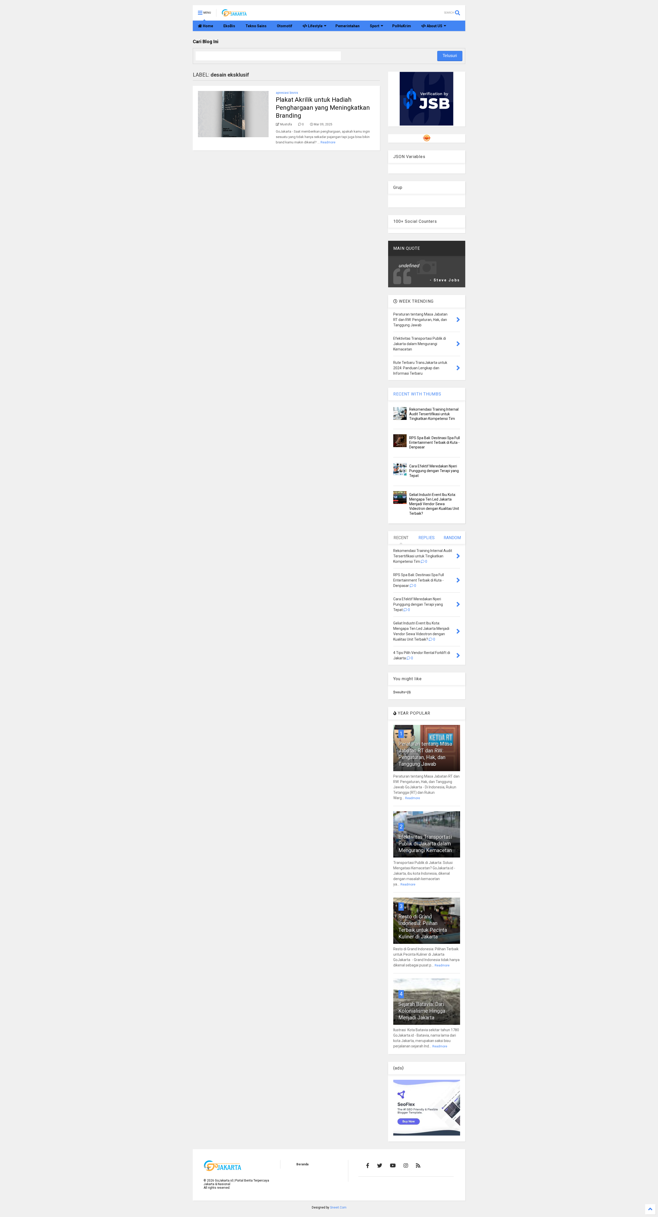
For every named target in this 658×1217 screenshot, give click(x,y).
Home (207, 26)
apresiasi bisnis (287, 93)
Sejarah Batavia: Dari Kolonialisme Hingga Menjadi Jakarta (421, 1011)
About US (434, 26)
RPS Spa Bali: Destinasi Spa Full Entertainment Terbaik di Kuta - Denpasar (434, 442)
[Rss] (418, 1166)
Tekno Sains (256, 26)
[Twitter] (379, 1166)
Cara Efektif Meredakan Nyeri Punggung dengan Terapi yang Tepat (434, 470)
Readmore (328, 142)
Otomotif (284, 26)
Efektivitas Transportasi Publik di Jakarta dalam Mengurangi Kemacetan (425, 843)
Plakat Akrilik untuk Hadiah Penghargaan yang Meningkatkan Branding (323, 107)
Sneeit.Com (338, 1207)
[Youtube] (393, 1166)
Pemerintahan (347, 26)
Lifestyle (315, 26)
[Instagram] (406, 1166)
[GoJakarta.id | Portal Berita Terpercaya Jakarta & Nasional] (234, 14)
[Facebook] (367, 1166)
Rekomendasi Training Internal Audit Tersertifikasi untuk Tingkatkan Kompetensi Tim (434, 414)
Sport (374, 26)
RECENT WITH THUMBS (417, 394)
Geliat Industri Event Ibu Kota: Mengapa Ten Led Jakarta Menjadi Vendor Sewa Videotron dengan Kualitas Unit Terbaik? (434, 504)
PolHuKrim (401, 26)
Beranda (302, 1164)
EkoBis (229, 26)
